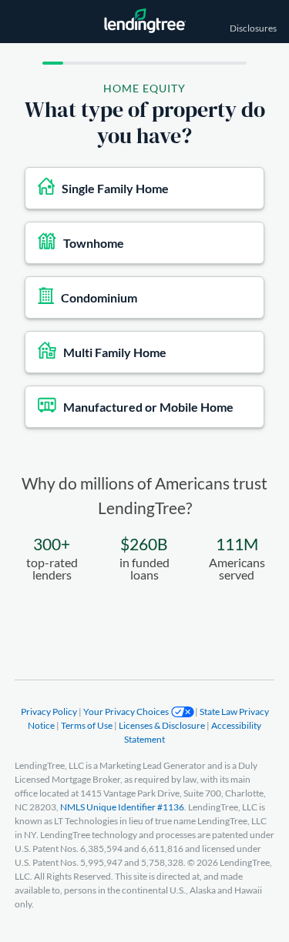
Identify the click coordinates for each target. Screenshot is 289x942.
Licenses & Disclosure (163, 725)
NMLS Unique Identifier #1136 (122, 807)
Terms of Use (87, 725)
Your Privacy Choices (126, 711)
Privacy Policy (50, 711)
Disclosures (253, 28)
